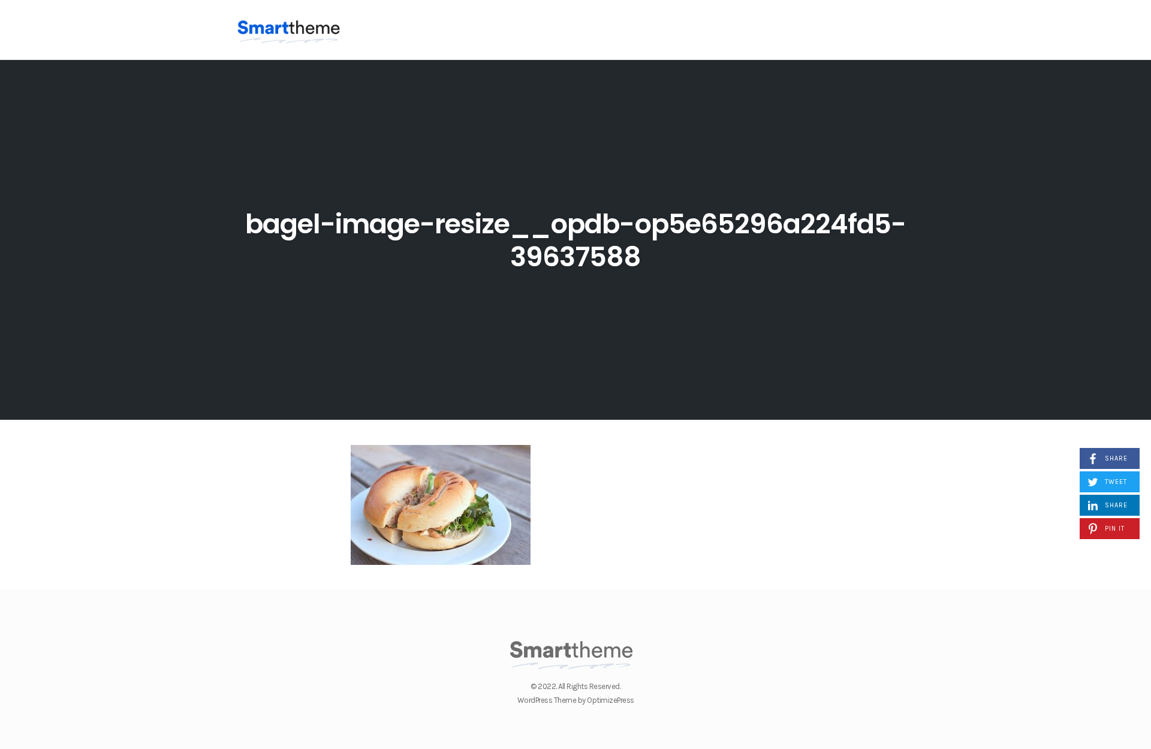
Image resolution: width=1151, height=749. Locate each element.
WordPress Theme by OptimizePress (575, 700)
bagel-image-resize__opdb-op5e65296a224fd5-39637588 (575, 240)
